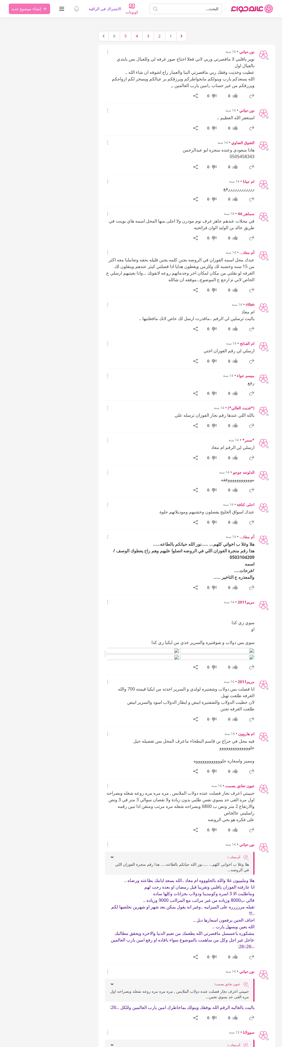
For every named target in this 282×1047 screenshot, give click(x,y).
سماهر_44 (246, 213)
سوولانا (248, 1032)
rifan (250, 304)
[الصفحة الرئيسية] (252, 8)
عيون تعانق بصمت (239, 785)
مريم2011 (246, 602)
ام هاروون (246, 733)
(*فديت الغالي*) (241, 407)
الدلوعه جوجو (243, 472)
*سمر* (248, 440)
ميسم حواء (245, 375)
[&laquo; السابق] (181, 36)
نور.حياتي (246, 51)
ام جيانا (248, 181)
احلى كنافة (245, 504)
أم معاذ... (247, 252)
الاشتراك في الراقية (105, 8)
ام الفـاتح (247, 343)
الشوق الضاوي (242, 142)
